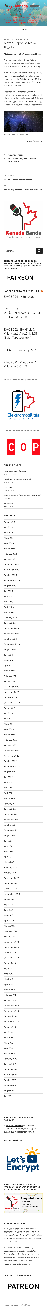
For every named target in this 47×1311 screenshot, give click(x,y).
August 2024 (10, 649)
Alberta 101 (9, 503)
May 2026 (8, 538)
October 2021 (10, 825)
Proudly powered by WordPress (17, 1305)
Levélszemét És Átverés (15, 471)
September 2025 (12, 580)
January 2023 (10, 745)
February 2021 (10, 867)
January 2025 (10, 623)
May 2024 (8, 660)
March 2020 (9, 926)
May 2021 (8, 851)
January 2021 (10, 873)
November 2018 (11, 1011)
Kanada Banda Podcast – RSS (22, 291)
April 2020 (9, 920)
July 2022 (8, 777)
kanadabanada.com (14, 1125)
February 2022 (10, 804)
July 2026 (8, 527)
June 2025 (9, 596)
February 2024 (10, 676)
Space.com (38, 141)
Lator (26, 39)
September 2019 (12, 958)
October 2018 (10, 1016)
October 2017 (10, 1080)
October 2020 (10, 889)
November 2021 (11, 819)
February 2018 (10, 1059)
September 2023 (12, 703)
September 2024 (12, 644)
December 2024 (11, 628)
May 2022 (8, 788)
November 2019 (11, 947)
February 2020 (10, 931)
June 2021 (8, 846)
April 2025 (9, 607)
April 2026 (9, 543)
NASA (26, 159)
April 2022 (9, 793)
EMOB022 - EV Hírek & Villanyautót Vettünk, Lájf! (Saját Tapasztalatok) (21, 333)
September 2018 (12, 1021)
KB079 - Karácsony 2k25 (20, 350)
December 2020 (11, 878)
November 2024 (11, 633)
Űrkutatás (13, 161)
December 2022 (11, 750)
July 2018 (8, 1032)
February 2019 (10, 995)
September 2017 (11, 1085)
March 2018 (9, 1053)
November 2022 (11, 756)
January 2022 (10, 809)
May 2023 (8, 724)
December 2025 (11, 564)
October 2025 (10, 575)
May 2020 (8, 915)
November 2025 (11, 570)
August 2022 (10, 772)
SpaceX (34, 159)
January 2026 (10, 559)
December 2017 (11, 1069)
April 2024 (9, 665)
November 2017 (11, 1075)
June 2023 (9, 719)
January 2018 (10, 1064)
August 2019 (10, 963)
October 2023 (10, 697)
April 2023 (9, 729)
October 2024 (10, 639)
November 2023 (11, 692)
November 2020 (11, 883)
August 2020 (10, 899)
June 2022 (8, 782)
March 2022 (9, 798)
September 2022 (12, 766)
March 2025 (9, 612)
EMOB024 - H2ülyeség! (19, 296)
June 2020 (9, 910)
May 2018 (8, 1043)
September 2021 (11, 830)
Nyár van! (8, 487)
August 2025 (10, 586)
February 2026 (10, 554)
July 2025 (8, 591)
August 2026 (10, 522)
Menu (24, 30)
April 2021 (8, 857)
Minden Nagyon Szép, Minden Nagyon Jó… (23, 495)
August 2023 (10, 708)
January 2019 (10, 1000)
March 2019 (9, 990)
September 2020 (12, 894)
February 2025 (10, 618)
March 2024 (9, 671)
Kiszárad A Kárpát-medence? (17, 479)
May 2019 (8, 979)
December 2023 (11, 687)
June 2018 (8, 1037)
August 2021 (10, 835)
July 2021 (8, 841)
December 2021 (11, 814)
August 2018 (10, 1027)
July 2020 (8, 905)
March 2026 (9, 548)
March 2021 (9, 862)
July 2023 (8, 713)
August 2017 (10, 1091)
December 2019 (11, 942)
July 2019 (8, 968)
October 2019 (10, 952)
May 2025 (8, 602)
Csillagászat (15, 159)
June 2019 (8, 974)
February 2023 (10, 740)
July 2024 (8, 655)
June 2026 (9, 532)
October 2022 (10, 761)
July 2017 (8, 1096)
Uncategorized (16, 155)
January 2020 (10, 936)
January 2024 (10, 681)
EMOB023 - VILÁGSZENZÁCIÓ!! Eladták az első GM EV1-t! (22, 313)
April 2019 (8, 984)
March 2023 (9, 734)
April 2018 (8, 1048)
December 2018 (11, 1006)
